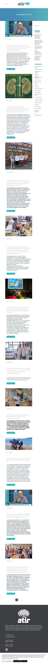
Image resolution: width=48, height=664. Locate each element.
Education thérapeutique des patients (38, 77)
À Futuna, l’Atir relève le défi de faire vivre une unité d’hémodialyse (18, 510)
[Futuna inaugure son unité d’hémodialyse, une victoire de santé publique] (18, 156)
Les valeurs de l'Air (22, 309)
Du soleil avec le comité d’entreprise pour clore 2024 (17, 454)
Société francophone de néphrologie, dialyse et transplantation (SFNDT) (18, 121)
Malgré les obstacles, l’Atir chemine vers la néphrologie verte (18, 103)
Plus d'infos (11, 69)
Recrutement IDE (11, 517)
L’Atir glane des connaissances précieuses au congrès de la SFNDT (18, 303)
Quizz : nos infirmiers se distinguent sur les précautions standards (18, 411)
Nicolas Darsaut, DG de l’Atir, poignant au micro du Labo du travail (18, 41)
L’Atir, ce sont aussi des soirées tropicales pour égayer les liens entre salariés (38, 36)
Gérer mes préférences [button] (7, 661)
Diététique (37, 74)
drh (19, 50)
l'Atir (18, 590)
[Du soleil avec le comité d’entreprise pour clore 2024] (18, 444)
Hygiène (26, 415)
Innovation (9, 110)
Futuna (20, 520)
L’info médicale (15, 250)
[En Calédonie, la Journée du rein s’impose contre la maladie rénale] (18, 551)
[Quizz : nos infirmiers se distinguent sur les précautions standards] (18, 397)
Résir (18, 580)
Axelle (19, 185)
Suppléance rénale (11, 50)
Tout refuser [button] (24, 661)
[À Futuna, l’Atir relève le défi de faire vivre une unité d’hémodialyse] (18, 497)
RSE (20, 112)
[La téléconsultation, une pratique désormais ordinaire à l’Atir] (18, 351)
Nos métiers (27, 47)
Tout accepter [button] (17, 661)
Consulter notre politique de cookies (10, 658)
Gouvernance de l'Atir (20, 45)
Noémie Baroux (18, 319)
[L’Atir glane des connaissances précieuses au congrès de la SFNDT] (18, 289)
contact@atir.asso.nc (10, 637)
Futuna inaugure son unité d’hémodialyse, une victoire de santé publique (17, 175)
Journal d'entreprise (38, 88)
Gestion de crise (18, 458)
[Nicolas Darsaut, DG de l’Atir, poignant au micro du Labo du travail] (18, 29)
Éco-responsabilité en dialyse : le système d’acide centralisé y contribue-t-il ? (38, 58)
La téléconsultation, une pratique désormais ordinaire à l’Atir (18, 364)
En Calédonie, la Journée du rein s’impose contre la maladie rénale (17, 563)
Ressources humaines (20, 48)
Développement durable (12, 108)
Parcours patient (11, 48)
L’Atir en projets (16, 110)
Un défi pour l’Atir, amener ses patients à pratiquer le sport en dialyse (17, 241)
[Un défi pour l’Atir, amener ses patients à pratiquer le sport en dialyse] (18, 226)
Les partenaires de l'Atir (16, 182)
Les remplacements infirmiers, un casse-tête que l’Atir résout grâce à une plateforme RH (39, 42)
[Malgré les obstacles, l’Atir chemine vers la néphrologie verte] (18, 86)
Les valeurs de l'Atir (19, 47)
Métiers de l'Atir (13, 183)
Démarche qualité (19, 107)
